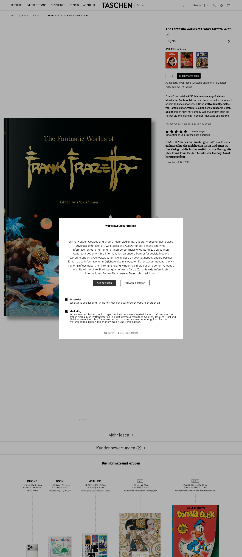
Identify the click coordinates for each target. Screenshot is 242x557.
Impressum (109, 333)
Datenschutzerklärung (128, 333)
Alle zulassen (104, 282)
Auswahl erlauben (135, 282)
